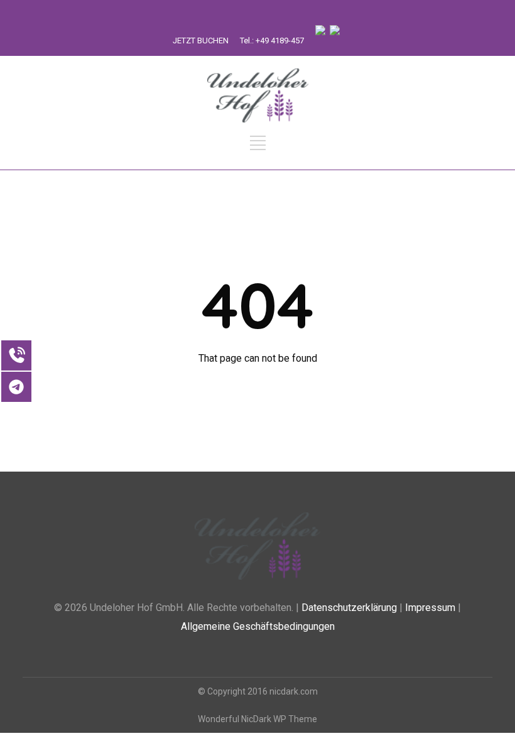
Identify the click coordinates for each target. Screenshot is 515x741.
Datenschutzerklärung (349, 608)
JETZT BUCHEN (201, 40)
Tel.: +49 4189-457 (272, 40)
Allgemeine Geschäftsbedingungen (258, 626)
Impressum (430, 608)
